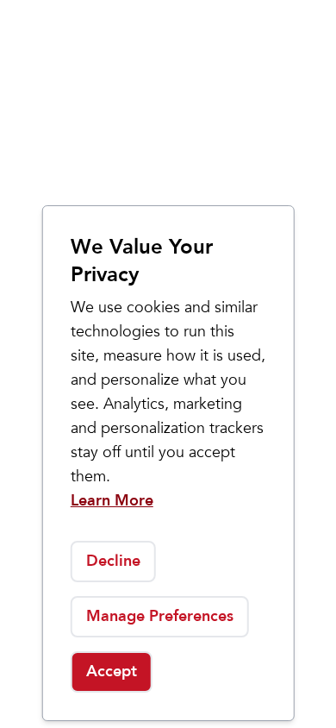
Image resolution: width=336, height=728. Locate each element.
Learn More (112, 500)
